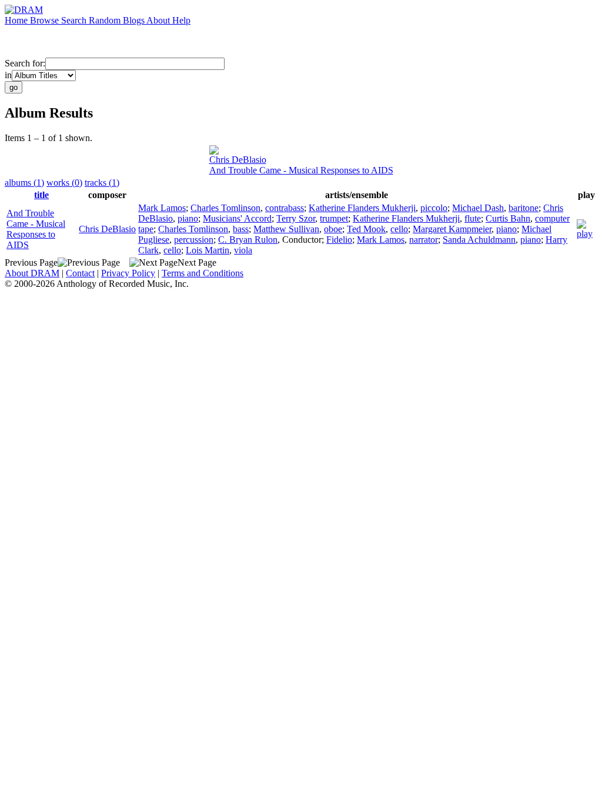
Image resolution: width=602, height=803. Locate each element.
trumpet (334, 218)
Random (106, 20)
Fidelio (339, 240)
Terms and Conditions (202, 273)
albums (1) (24, 183)
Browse (45, 20)
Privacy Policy (128, 273)
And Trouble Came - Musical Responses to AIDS (301, 170)
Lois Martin (207, 250)
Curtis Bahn (508, 218)
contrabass (284, 208)
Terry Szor (295, 218)
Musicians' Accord (237, 218)
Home (17, 20)
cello (399, 229)
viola (243, 250)
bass (241, 229)
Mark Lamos (162, 208)
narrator (423, 240)
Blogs (134, 20)
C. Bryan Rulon (247, 240)
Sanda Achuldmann (479, 240)
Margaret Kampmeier (452, 229)
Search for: (25, 63)
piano (188, 218)
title (41, 195)
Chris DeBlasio (237, 160)
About (159, 20)
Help (181, 20)
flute (472, 218)
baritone (524, 208)
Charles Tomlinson (225, 208)
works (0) (64, 183)
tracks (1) (102, 183)
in (8, 75)
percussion (193, 240)
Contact (80, 273)
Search (75, 20)
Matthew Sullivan (286, 229)
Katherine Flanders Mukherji (362, 208)
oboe (333, 229)
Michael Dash (478, 208)
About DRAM (32, 273)
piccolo (433, 208)
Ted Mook (366, 229)
